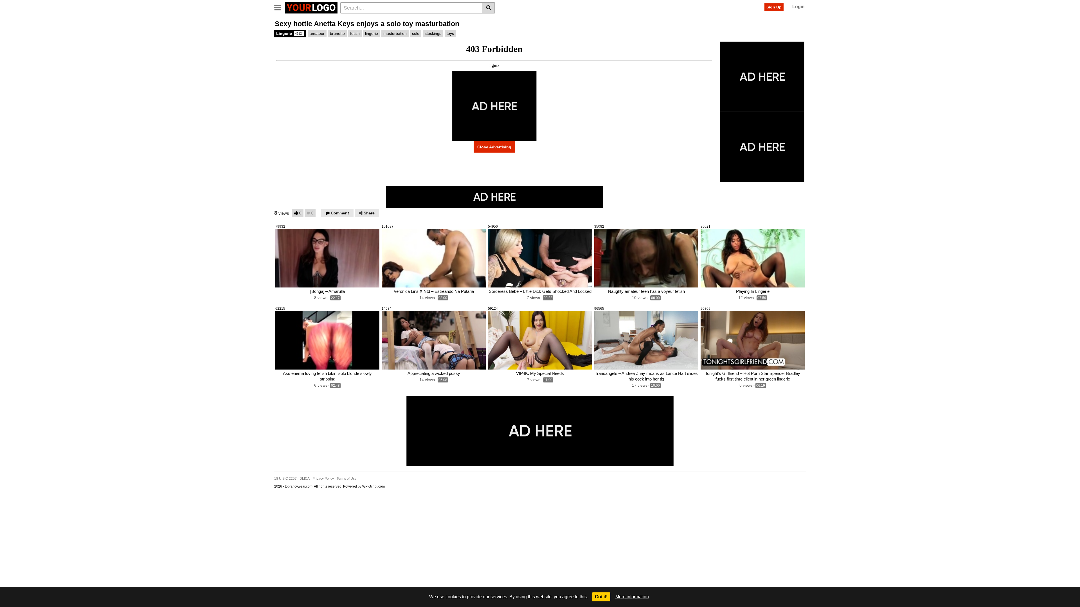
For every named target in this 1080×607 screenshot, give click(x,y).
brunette (337, 33)
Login (798, 6)
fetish (355, 33)
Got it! (601, 596)
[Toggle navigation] (279, 7)
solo (415, 33)
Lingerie (289, 33)
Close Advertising (494, 147)
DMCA (305, 479)
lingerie (371, 33)
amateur (317, 33)
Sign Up (774, 7)
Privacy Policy (323, 479)
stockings (433, 33)
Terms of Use (347, 479)
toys (450, 33)
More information (632, 596)
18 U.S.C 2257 (285, 479)
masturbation (395, 33)
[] (488, 7)
